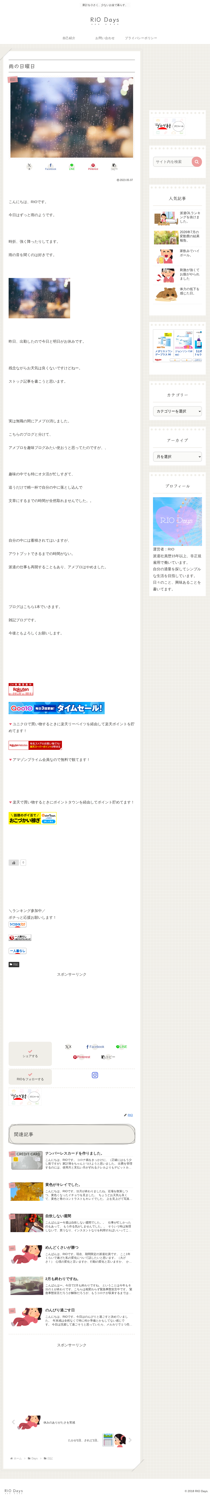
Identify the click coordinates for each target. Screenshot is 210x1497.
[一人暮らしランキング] (20, 937)
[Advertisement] (72, 1006)
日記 (15, 964)
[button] (114, 167)
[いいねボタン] (14, 863)
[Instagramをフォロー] (94, 1075)
